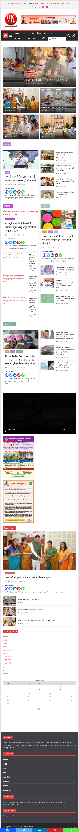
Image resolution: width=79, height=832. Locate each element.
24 (8, 700)
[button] (22, 38)
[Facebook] (7, 192)
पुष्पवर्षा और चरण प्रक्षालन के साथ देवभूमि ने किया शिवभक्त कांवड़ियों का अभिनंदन (65, 181)
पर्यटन (28, 38)
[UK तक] (5, 35)
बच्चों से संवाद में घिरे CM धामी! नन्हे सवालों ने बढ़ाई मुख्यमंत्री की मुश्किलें (20, 178)
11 (18, 693)
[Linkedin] (15, 192)
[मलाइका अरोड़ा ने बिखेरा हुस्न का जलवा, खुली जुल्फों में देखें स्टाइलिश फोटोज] (15, 284)
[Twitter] (11, 192)
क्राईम (34, 38)
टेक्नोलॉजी (42, 38)
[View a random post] (73, 35)
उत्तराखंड (16, 33)
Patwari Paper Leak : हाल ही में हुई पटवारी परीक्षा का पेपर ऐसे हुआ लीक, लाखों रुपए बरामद (65, 270)
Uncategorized (10, 75)
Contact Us (7, 790)
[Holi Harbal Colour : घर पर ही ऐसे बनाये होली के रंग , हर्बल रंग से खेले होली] (58, 219)
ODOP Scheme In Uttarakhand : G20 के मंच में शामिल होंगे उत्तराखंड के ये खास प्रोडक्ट (64, 284)
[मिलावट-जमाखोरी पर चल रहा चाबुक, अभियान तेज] (39, 48)
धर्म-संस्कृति (8, 656)
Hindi (53, 39)
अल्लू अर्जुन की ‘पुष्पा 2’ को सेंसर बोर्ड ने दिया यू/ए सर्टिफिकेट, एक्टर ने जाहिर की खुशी (33, 305)
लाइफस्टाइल (17, 38)
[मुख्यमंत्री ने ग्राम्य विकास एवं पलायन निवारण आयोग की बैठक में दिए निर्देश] (58, 127)
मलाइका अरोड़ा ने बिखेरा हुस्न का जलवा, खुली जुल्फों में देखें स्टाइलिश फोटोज (33, 282)
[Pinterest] (19, 192)
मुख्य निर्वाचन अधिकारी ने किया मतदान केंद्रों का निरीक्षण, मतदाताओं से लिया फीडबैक (65, 168)
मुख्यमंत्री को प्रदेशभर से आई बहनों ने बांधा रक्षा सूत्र (20, 108)
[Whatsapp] (23, 192)
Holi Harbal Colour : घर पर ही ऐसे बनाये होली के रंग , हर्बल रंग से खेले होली (58, 239)
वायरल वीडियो (19, 351)
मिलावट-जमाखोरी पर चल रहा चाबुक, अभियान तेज (46, 3)
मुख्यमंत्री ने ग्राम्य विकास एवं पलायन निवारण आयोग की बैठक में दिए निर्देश (58, 132)
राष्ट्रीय (24, 33)
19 (29, 697)
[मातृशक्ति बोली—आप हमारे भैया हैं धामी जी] (58, 100)
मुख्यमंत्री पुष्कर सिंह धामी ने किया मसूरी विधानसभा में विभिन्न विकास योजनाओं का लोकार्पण (64, 155)
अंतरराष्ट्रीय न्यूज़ (48, 33)
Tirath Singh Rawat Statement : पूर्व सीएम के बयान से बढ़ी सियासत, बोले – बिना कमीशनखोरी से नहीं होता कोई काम (65, 335)
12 (29, 693)
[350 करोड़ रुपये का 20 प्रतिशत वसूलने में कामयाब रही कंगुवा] (15, 263)
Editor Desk (22, 84)
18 (18, 697)
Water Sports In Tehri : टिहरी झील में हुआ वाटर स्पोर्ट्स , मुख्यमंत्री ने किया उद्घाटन (65, 298)
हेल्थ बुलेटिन (8, 660)
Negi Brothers (10, 748)
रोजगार (39, 33)
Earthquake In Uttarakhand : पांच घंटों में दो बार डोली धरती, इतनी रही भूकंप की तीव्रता (65, 365)
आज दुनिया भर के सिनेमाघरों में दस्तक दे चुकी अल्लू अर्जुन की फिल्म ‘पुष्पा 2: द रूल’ (20, 227)
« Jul (38, 709)
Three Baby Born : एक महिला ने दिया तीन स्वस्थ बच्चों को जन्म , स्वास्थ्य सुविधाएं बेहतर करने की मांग (20, 359)
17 (8, 697)
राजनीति (32, 33)
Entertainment (10, 219)
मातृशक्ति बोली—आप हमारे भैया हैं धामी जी (54, 108)
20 (39, 697)
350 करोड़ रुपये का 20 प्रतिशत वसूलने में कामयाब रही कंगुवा (32, 260)
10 (8, 693)
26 (29, 700)
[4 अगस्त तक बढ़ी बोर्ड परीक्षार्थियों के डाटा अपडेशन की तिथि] (47, 195)
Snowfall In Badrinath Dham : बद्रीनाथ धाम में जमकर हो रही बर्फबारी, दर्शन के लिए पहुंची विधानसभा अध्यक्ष (65, 351)
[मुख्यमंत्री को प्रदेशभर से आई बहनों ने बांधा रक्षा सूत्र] (21, 100)
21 (50, 697)
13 (39, 693)
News (44, 232)
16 (71, 693)
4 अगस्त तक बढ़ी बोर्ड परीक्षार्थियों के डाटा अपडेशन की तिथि (65, 193)
